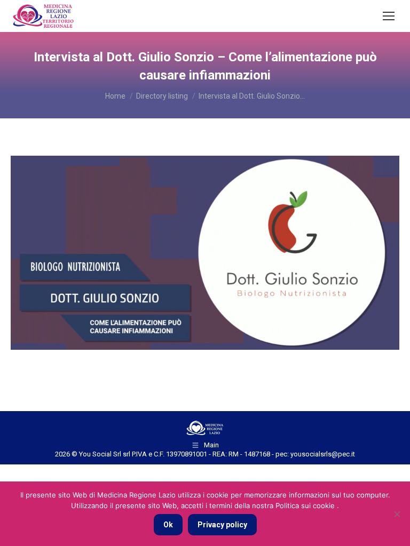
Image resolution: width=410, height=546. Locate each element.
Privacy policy (222, 524)
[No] (396, 514)
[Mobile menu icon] (388, 16)
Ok (168, 524)
